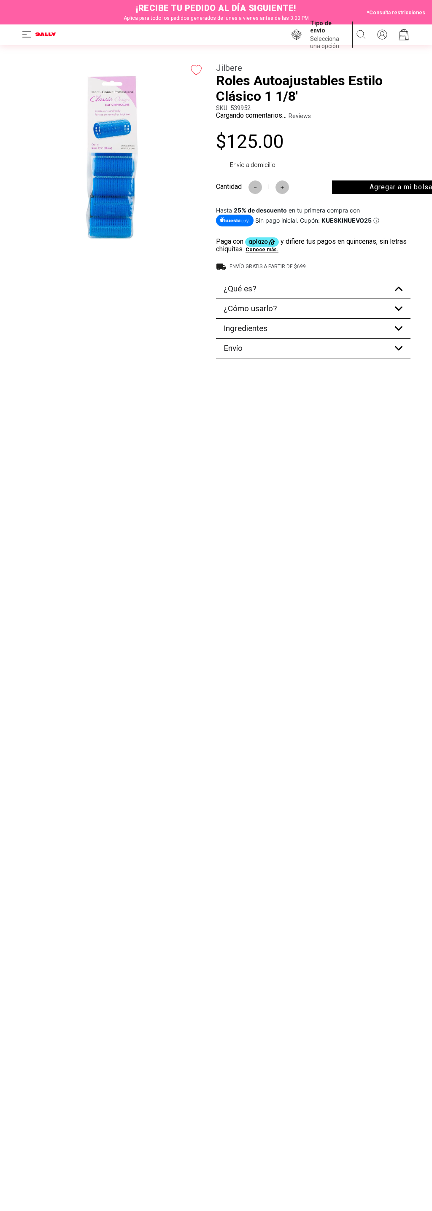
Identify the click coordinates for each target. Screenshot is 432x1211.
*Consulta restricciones (396, 13)
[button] (328, 35)
